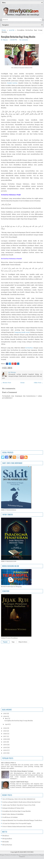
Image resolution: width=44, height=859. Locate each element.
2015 (5, 742)
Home (4, 30)
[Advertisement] (22, 666)
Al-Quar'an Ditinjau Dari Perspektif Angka (16, 823)
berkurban (29, 348)
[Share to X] (7, 368)
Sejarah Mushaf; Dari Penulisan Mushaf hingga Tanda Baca (22, 820)
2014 (5, 744)
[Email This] (3, 368)
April (7, 724)
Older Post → (38, 382)
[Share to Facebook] (9, 368)
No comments (23, 40)
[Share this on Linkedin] (18, 364)
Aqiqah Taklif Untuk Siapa (19, 782)
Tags (13, 642)
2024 (5, 716)
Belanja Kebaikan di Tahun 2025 (13, 808)
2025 (5, 713)
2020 (5, 733)
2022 (5, 728)
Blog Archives (23, 642)
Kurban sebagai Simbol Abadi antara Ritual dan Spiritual (21, 802)
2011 (5, 753)
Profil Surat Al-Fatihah (10, 817)
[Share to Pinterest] (11, 368)
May (6, 718)
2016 (5, 739)
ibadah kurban (12, 83)
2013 (5, 747)
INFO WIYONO (28, 852)
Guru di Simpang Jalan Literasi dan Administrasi (18, 799)
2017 (5, 736)
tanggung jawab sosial (22, 332)
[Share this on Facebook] (7, 364)
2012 (5, 750)
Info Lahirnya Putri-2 (8, 762)
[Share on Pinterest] (15, 364)
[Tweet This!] (10, 364)
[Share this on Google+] (13, 364)
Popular (5, 642)
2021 (5, 731)
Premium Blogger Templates (19, 855)
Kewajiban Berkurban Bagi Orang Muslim (18, 36)
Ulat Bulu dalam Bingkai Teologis (21, 771)
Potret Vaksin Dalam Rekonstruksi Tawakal (17, 826)
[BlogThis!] (5, 368)
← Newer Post (6, 382)
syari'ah (11, 30)
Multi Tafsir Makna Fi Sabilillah (12, 814)
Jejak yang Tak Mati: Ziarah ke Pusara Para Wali (18, 805)
